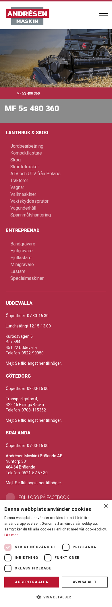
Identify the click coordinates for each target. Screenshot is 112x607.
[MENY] (103, 15)
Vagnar (17, 187)
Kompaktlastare (26, 153)
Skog (15, 160)
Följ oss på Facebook (43, 497)
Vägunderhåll (23, 208)
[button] (56, 597)
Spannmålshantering (30, 215)
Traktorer (19, 180)
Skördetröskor (24, 166)
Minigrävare (22, 264)
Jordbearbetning (26, 146)
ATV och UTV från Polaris (35, 173)
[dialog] (56, 553)
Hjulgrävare (21, 250)
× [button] (105, 506)
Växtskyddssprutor (29, 201)
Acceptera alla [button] (31, 582)
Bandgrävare (22, 244)
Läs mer (11, 535)
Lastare (18, 271)
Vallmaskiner (23, 194)
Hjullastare (21, 257)
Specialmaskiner (27, 278)
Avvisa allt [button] (84, 582)
